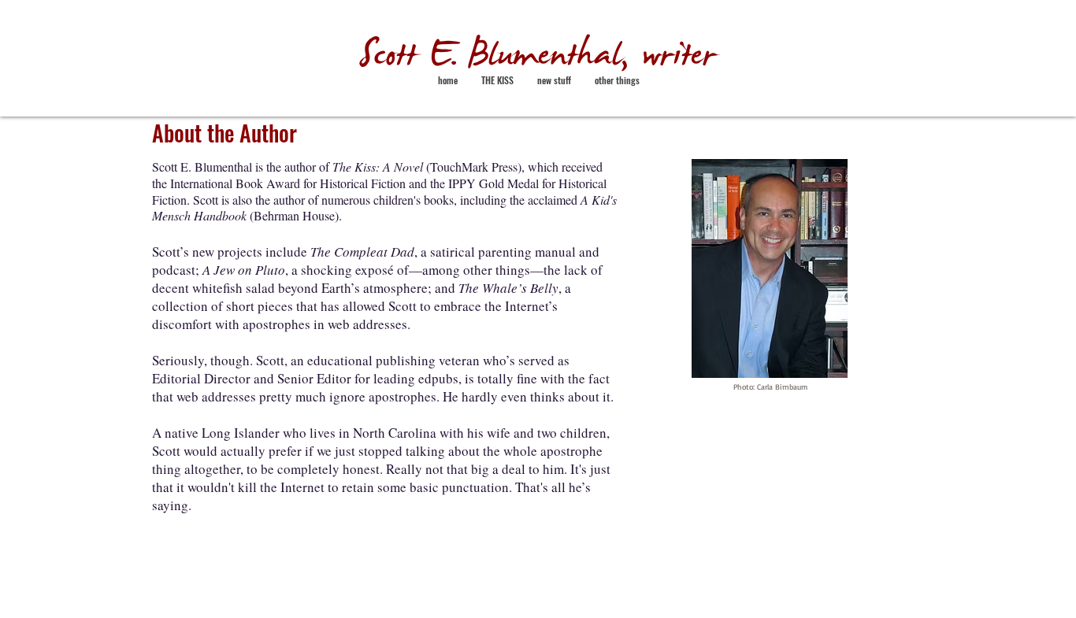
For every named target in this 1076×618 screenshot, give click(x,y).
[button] (554, 80)
